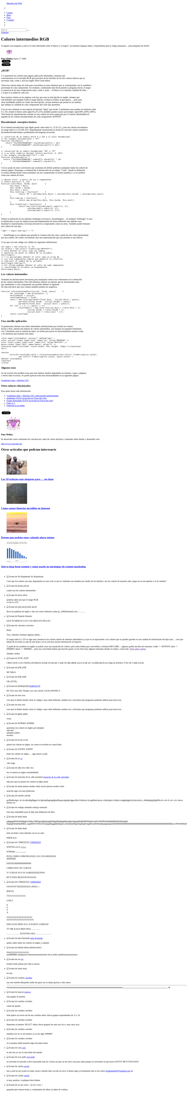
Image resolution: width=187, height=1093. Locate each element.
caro (24, 1048)
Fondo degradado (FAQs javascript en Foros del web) (30, 400)
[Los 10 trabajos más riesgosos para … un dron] (17, 474)
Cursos (10, 12)
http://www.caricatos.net (11, 444)
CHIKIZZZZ (35, 842)
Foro (9, 17)
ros (22, 959)
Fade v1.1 (11, 403)
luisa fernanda (36, 938)
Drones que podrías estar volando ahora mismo (27, 537)
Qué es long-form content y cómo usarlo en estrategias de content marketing (43, 566)
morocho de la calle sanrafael (56, 777)
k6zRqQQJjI (34, 686)
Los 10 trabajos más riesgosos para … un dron (27, 479)
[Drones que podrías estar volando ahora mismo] (17, 532)
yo (21, 758)
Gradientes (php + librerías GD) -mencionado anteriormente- (33, 396)
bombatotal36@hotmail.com (118, 1071)
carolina (28, 978)
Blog (9, 15)
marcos (27, 992)
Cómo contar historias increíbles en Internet (25, 508)
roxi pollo (31, 1057)
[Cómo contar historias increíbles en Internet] (17, 503)
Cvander (10, 20)
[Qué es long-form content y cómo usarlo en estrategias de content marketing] (17, 561)
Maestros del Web (14, 3)
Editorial (4, 32)
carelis (26, 1066)
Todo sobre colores (138, 649)
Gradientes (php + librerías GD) (15, 380)
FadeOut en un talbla (16, 405)
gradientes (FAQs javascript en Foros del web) (27, 398)
